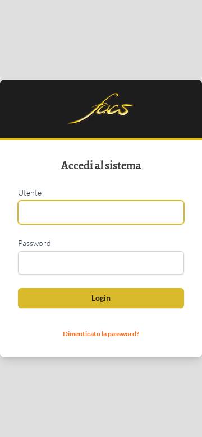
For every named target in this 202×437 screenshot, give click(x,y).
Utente (30, 192)
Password (34, 243)
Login (101, 298)
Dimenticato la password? (101, 333)
